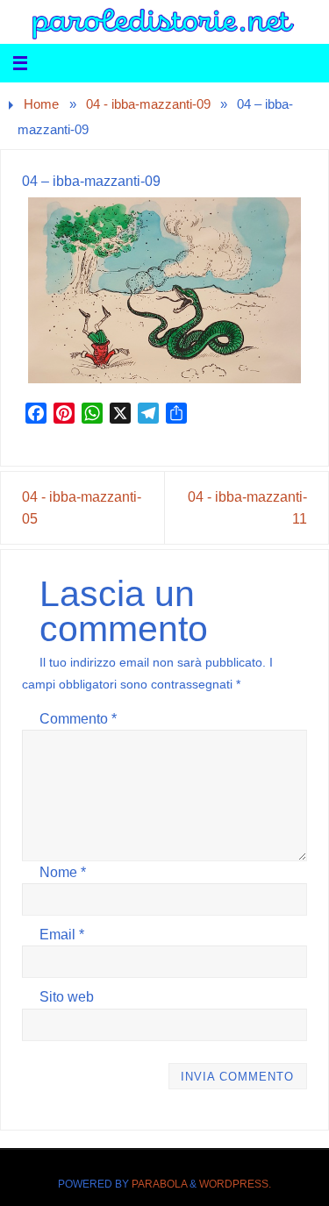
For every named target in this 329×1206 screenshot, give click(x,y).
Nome (62, 872)
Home (41, 104)
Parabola (159, 1184)
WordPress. (235, 1184)
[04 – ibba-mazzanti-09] (164, 290)
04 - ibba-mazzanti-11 (247, 507)
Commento (78, 718)
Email (61, 934)
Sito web (66, 996)
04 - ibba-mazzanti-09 (148, 104)
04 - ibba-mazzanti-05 (81, 507)
